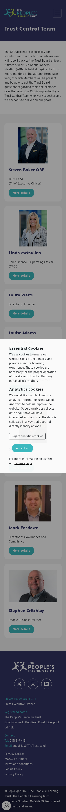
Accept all (22, 448)
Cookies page (23, 463)
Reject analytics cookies (27, 436)
